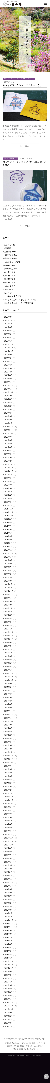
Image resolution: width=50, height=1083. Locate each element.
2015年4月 (8, 783)
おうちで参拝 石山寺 (12, 296)
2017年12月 (8, 673)
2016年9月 (8, 725)
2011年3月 (8, 951)
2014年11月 (8, 800)
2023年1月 (8, 464)
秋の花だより (9, 279)
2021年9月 (8, 519)
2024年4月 (8, 413)
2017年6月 (8, 694)
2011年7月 (8, 937)
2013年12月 (8, 838)
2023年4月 (8, 454)
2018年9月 (8, 643)
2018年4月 (8, 660)
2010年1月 (8, 999)
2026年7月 (8, 320)
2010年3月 (8, 992)
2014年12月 (8, 797)
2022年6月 (8, 488)
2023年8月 (8, 440)
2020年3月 (8, 581)
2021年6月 (8, 529)
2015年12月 (8, 756)
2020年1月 (8, 588)
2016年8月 (8, 728)
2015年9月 (8, 766)
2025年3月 (8, 375)
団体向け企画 (9, 265)
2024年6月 (8, 406)
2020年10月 (8, 557)
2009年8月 (8, 1016)
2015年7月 (8, 773)
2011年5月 (8, 944)
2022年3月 (8, 499)
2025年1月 (8, 382)
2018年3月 (8, 663)
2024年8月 (8, 399)
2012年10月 (8, 886)
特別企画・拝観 (10, 258)
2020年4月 (8, 577)
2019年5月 (8, 615)
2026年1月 (8, 341)
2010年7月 (8, 979)
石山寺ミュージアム (12, 262)
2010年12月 (8, 961)
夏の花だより (9, 276)
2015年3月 (8, 786)
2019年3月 (8, 622)
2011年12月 (8, 920)
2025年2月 (8, 379)
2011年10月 (8, 927)
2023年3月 (8, 457)
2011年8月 (8, 934)
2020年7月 (8, 567)
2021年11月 (8, 512)
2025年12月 (8, 344)
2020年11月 (8, 553)
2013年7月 (8, 855)
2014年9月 (8, 807)
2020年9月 (8, 560)
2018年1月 (8, 670)
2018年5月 (8, 656)
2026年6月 (8, 324)
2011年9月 (8, 930)
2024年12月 (8, 386)
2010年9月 (8, 972)
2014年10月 (8, 804)
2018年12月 (8, 632)
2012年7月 (8, 896)
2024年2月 (8, 420)
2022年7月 (8, 485)
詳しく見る (24, 146)
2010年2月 (8, 996)
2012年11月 (8, 882)
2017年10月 (8, 680)
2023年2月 (8, 461)
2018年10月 (8, 639)
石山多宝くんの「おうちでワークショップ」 (22, 300)
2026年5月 (8, 327)
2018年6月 (8, 653)
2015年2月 (8, 790)
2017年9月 (8, 684)
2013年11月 (8, 841)
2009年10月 (8, 1009)
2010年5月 (8, 985)
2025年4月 (8, 372)
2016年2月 (8, 749)
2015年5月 (8, 780)
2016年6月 (8, 735)
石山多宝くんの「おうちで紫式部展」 (19, 303)
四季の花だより (10, 269)
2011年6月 (8, 941)
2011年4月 (8, 948)
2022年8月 (8, 482)
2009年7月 (8, 1020)
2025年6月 (8, 365)
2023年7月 (8, 444)
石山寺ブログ (9, 286)
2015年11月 (8, 759)
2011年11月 (8, 924)
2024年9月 (8, 396)
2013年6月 (8, 859)
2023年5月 (8, 451)
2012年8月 (8, 893)
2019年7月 (8, 608)
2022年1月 (8, 506)
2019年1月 (8, 629)
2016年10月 (8, 721)
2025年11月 (8, 348)
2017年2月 (8, 708)
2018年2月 (8, 667)
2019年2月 (8, 625)
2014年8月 (8, 811)
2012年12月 (8, 879)
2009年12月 (8, 1002)
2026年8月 (8, 317)
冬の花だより (9, 283)
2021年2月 (8, 543)
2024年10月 (8, 392)
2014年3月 (8, 828)
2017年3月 (8, 704)
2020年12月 (8, 550)
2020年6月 (8, 571)
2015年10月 (8, 763)
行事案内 (8, 248)
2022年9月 (8, 478)
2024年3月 (8, 416)
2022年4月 (8, 495)
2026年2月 (8, 338)
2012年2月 (8, 913)
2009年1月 (8, 1026)
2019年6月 (8, 612)
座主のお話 (8, 289)
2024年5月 (8, 409)
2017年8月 (8, 687)
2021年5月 (8, 533)
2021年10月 (8, 516)
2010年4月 (8, 989)
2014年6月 (8, 817)
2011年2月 (8, 955)
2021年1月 (8, 547)
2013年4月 (8, 865)
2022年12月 (8, 468)
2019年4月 (8, 619)
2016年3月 (8, 745)
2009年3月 (8, 1023)
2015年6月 (8, 776)
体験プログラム (10, 255)
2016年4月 (8, 742)
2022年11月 (8, 471)
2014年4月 (8, 824)
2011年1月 (8, 958)
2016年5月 (8, 739)
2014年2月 (8, 831)
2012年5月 (8, 903)
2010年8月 (8, 975)
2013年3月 (8, 869)
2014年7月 (8, 814)
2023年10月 (8, 433)
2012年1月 (8, 917)
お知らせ (8, 293)
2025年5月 (8, 368)
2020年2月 (8, 584)
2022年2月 (8, 502)
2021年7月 (8, 526)
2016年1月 (8, 752)
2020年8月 (8, 564)
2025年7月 (8, 362)
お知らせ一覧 (9, 245)
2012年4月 (8, 906)
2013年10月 (8, 845)
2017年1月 (8, 711)
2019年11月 (8, 595)
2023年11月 (8, 430)
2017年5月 (8, 697)
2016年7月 (8, 732)
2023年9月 (8, 437)
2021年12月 (8, 509)
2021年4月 (8, 536)
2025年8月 (8, 358)
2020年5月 (8, 574)
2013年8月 (8, 852)
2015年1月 (8, 793)
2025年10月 (8, 351)
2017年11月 (8, 677)
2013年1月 (8, 876)
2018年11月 (8, 636)
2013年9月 (8, 848)
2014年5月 (8, 821)
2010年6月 (8, 982)
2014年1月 (8, 835)
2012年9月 (8, 889)
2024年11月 (8, 389)
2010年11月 (8, 965)
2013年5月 (8, 862)
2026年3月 (8, 334)
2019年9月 (8, 601)
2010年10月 (8, 968)
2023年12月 (8, 427)
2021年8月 (8, 523)
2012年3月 (8, 910)
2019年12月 (8, 591)
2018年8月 (8, 646)
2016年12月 (8, 715)
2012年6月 (8, 900)
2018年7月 (8, 649)
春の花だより (9, 272)
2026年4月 (8, 331)
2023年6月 (8, 447)
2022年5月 (8, 492)
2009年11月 (8, 1006)
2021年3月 (8, 540)
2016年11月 (8, 718)
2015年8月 (8, 769)
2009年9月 (8, 1013)
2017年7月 (8, 691)
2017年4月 (8, 701)
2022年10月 (8, 475)
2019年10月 (8, 598)
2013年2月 (8, 872)
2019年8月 (8, 605)
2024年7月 (8, 403)
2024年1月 (8, 423)
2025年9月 (8, 355)
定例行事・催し (10, 252)
